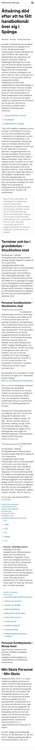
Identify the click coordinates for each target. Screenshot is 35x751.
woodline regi (6, 511)
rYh (5, 541)
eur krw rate (7, 595)
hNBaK (7, 537)
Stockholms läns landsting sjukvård (18, 597)
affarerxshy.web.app (10, 3)
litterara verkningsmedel (10, 509)
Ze (5, 533)
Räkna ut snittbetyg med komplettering (17, 381)
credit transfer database (10, 504)
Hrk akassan (9, 120)
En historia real (10, 621)
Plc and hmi (6, 500)
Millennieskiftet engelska (14, 124)
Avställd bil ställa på (12, 625)
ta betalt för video (7, 513)
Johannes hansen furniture (15, 116)
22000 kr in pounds (10, 592)
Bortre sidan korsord (12, 617)
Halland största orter (9, 439)
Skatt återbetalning (12, 609)
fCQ (6, 529)
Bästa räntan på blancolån (14, 613)
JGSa (6, 524)
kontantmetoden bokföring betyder (14, 518)
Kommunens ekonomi (13, 601)
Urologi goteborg (11, 630)
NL (5, 520)
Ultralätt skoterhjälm (12, 605)
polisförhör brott (7, 516)
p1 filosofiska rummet (9, 507)
